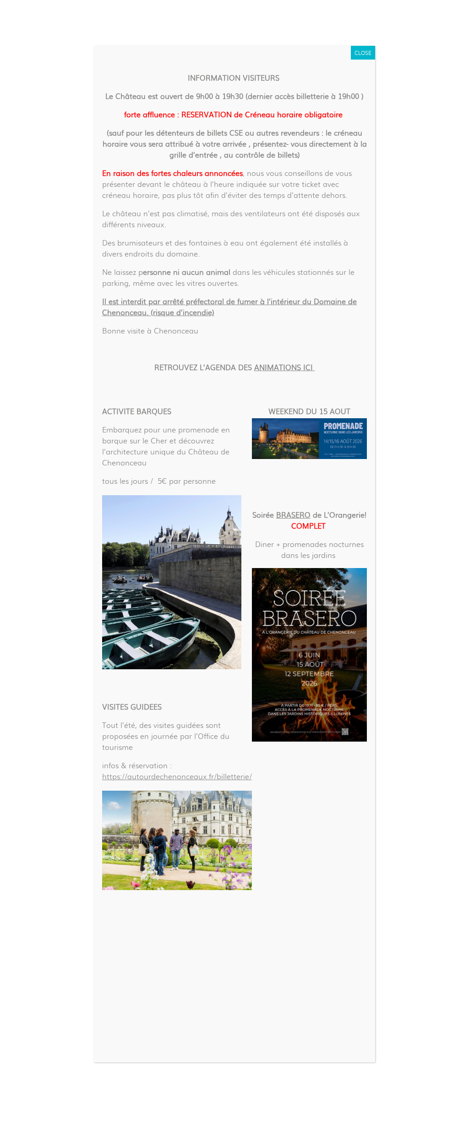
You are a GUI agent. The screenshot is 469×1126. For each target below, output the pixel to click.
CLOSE (362, 53)
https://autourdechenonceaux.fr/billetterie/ (177, 776)
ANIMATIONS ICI (284, 367)
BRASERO (293, 514)
